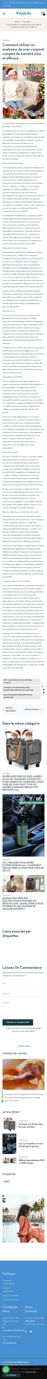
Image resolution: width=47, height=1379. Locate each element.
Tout (6, 1181)
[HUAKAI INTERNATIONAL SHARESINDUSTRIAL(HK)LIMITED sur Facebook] (26, 1331)
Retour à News (24, 1046)
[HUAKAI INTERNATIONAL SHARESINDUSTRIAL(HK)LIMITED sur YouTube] (31, 1331)
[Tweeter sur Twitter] (43, 689)
